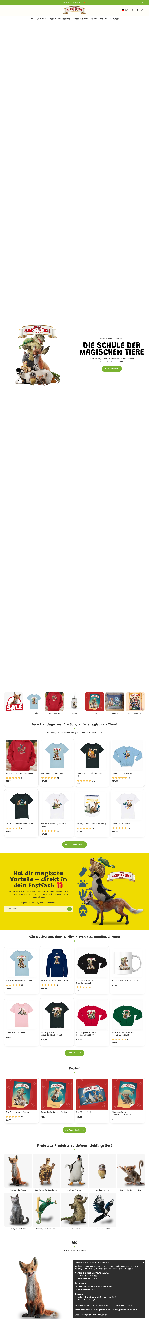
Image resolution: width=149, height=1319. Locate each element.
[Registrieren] (69, 909)
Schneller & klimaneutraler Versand (92, 1262)
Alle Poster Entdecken (74, 1130)
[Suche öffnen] (132, 10)
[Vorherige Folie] (5, 2)
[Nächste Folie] (142, 2)
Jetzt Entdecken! (111, 369)
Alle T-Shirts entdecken (74, 844)
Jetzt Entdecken (75, 1053)
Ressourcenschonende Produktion (91, 1315)
